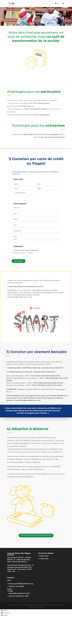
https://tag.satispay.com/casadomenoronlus (25, 286)
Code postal (17, 231)
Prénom (16, 207)
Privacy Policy (43, 556)
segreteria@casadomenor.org (23, 583)
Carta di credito (20, 253)
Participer (18, 261)
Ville (15, 225)
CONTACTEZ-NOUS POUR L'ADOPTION (36, 535)
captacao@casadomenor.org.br (19, 593)
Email (15, 219)
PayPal (31, 253)
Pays (15, 236)
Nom (15, 213)
